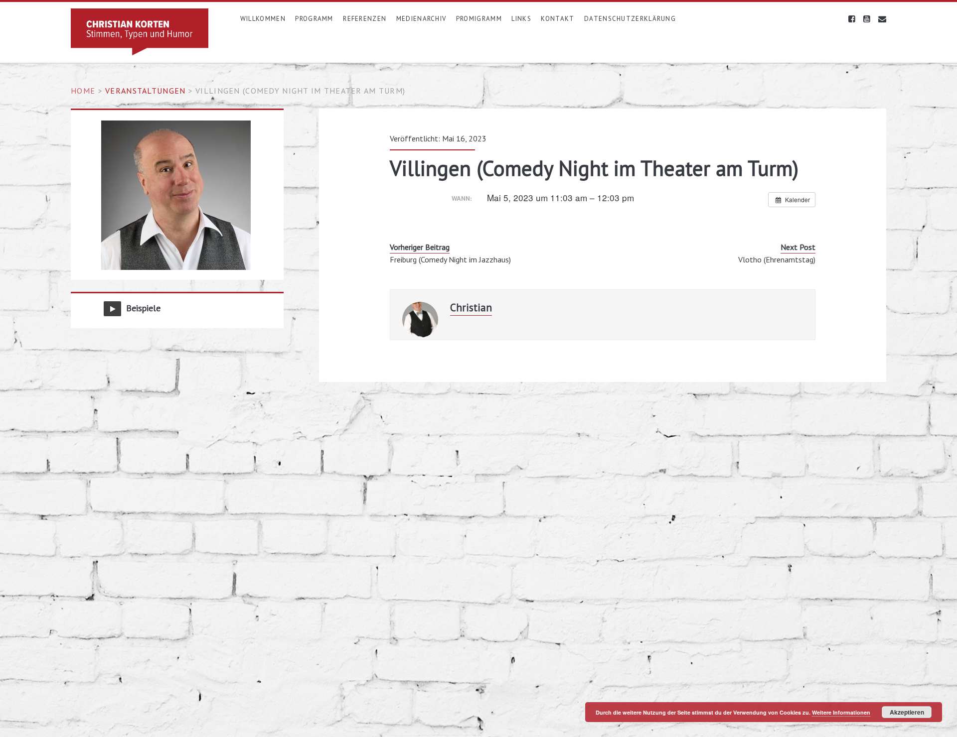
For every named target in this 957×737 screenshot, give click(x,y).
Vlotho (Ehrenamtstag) (776, 259)
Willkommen (263, 18)
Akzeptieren (907, 712)
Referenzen (364, 18)
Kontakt (557, 18)
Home (83, 91)
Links (521, 18)
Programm (314, 18)
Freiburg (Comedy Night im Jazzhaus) (450, 259)
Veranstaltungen (145, 91)
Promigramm (479, 18)
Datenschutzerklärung (630, 18)
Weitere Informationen (841, 712)
